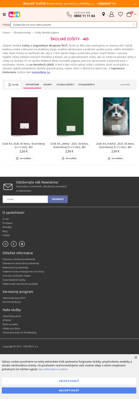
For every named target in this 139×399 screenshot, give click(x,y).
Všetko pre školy (11, 328)
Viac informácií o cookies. (53, 369)
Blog (5, 231)
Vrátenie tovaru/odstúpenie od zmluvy (23, 271)
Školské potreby (22, 33)
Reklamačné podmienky (15, 267)
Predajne (7, 223)
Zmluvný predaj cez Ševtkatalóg (19, 332)
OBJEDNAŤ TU (107, 3)
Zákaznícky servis (12, 316)
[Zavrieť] (135, 358)
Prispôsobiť (69, 381)
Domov (6, 32)
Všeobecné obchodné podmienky (21, 263)
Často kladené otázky (14, 279)
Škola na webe (10, 324)
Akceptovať (69, 390)
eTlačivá (7, 320)
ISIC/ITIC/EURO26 (12, 302)
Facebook (14, 244)
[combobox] (73, 24)
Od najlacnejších (65, 84)
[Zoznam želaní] (120, 14)
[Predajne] (103, 14)
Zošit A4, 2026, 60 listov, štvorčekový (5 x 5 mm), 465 (23, 145)
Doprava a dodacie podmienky (19, 259)
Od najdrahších (86, 84)
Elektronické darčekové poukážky (20, 283)
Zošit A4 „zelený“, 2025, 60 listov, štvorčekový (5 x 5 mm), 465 (69, 145)
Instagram (5, 244)
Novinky (48, 84)
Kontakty (7, 227)
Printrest (22, 244)
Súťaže (6, 235)
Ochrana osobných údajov (17, 275)
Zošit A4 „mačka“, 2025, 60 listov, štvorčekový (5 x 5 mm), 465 (115, 145)
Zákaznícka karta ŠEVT (14, 298)
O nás (6, 218)
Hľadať (6, 24)
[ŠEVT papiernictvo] (14, 14)
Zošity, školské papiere (47, 33)
